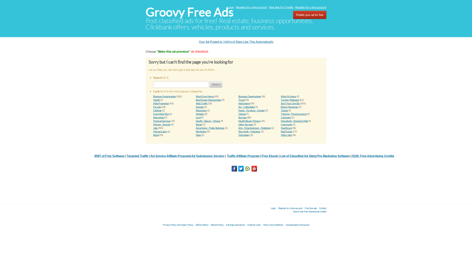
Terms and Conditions (273, 224)
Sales (198, 135)
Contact (322, 208)
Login (231, 7)
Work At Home (288, 96)
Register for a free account (251, 7)
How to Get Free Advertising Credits (309, 211)
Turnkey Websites (290, 100)
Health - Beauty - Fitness (208, 121)
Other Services (245, 124)
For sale (157, 107)
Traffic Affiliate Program (243, 156)
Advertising (244, 103)
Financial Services (162, 121)
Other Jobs (286, 135)
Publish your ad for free (309, 15)
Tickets (284, 110)
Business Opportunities (164, 96)
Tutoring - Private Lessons (294, 114)
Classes (242, 114)
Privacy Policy (169, 224)
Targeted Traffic (138, 156)
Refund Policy (217, 224)
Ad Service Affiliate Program (170, 156)
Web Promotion (161, 103)
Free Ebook (270, 156)
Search (216, 84)
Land (198, 117)
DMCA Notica (202, 224)
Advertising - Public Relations (210, 128)
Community (287, 124)
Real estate (158, 117)
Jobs (155, 128)
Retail (156, 135)
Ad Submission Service (207, 156)
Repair (199, 124)
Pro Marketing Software (333, 156)
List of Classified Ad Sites (298, 156)
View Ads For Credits (281, 7)
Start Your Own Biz (290, 103)
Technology (244, 135)
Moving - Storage (161, 124)
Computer (286, 117)
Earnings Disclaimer (235, 224)
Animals (200, 107)
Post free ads (311, 208)
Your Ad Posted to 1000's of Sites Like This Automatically (236, 42)
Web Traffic (201, 103)
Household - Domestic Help (294, 121)
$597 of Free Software (109, 156)
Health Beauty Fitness (249, 121)
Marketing (201, 131)
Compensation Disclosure (297, 224)
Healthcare (286, 128)
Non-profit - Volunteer (249, 131)
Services (242, 117)
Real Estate (286, 131)
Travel (241, 100)
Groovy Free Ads (190, 12)
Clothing (157, 110)
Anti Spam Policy (185, 224)
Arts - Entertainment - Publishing (254, 128)
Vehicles (200, 114)
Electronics (201, 110)
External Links (254, 224)
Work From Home (205, 96)
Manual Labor (160, 131)
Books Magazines (289, 107)
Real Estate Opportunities (208, 100)
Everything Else (161, 114)
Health (156, 100)
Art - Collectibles (246, 107)
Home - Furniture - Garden (251, 110)
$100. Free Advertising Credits (373, 156)
